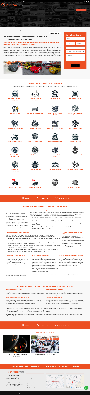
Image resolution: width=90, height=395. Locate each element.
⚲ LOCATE (25, 1)
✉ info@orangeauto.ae (16, 1)
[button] (5, 68)
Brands (9, 30)
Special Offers (52, 10)
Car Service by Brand (32, 388)
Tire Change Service (32, 376)
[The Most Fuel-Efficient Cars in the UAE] (16, 344)
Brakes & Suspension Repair (33, 382)
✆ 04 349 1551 (4, 1)
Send (75, 66)
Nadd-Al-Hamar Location (74, 372)
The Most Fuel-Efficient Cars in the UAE (16, 354)
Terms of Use (79, 393)
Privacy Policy (70, 393)
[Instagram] (86, 1)
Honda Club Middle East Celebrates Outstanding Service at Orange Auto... (45, 355)
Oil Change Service (31, 378)
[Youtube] (88, 1)
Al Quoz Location (52, 372)
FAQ (45, 10)
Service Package (62, 10)
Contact (71, 10)
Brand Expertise (37, 10)
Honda (13, 30)
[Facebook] (84, 1)
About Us (19, 10)
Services (27, 10)
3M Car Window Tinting (32, 384)
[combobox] (75, 51)
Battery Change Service (33, 380)
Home (5, 30)
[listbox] (75, 48)
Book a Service (81, 10)
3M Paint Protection (32, 386)
